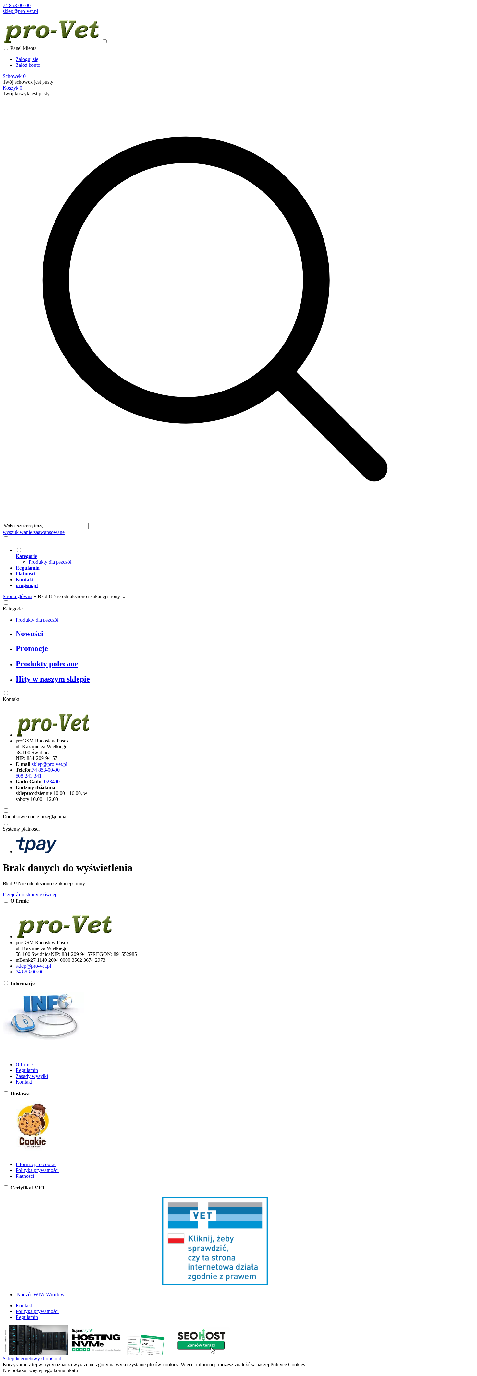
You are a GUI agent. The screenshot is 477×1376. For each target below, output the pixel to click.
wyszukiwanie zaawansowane (34, 532)
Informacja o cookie (36, 1164)
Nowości (29, 633)
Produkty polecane (47, 663)
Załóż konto (28, 65)
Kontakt (11, 699)
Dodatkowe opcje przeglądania (34, 816)
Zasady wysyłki (32, 1076)
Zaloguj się (27, 59)
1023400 (51, 781)
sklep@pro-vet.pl (20, 11)
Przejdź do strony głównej (29, 894)
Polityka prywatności (37, 1170)
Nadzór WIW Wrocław (40, 1294)
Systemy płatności (21, 829)
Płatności (25, 1176)
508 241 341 (29, 776)
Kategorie (13, 608)
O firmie (24, 1064)
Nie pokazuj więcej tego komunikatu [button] (40, 1370)
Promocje (32, 648)
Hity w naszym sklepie (53, 679)
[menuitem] (221, 556)
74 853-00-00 (17, 5)
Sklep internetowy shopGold (32, 1358)
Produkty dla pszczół (50, 562)
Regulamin (27, 1070)
